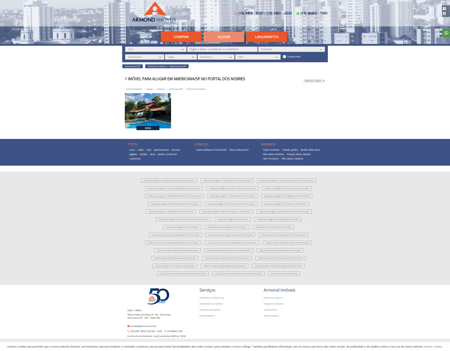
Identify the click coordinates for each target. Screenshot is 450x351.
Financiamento (207, 315)
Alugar (149, 89)
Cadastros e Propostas (212, 297)
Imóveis (161, 89)
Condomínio (294, 56)
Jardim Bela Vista (310, 149)
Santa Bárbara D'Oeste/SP (211, 149)
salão (141, 149)
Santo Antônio (271, 149)
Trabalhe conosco (274, 303)
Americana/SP (176, 89)
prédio (143, 154)
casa (132, 149)
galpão (133, 154)
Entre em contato (273, 297)
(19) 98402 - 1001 (314, 13)
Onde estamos (271, 315)
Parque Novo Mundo (299, 154)
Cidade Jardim (290, 149)
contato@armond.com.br (143, 326)
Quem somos (270, 309)
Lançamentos (266, 37)
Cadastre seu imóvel (210, 309)
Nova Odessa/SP (239, 149)
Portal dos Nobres (196, 89)
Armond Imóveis (134, 89)
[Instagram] (444, 13)
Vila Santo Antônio (273, 154)
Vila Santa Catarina (292, 158)
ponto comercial (167, 154)
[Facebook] (444, 8)
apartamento (161, 149)
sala (149, 149)
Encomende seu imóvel (211, 303)
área (152, 154)
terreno (176, 149)
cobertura (135, 158)
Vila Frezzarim (271, 158)
